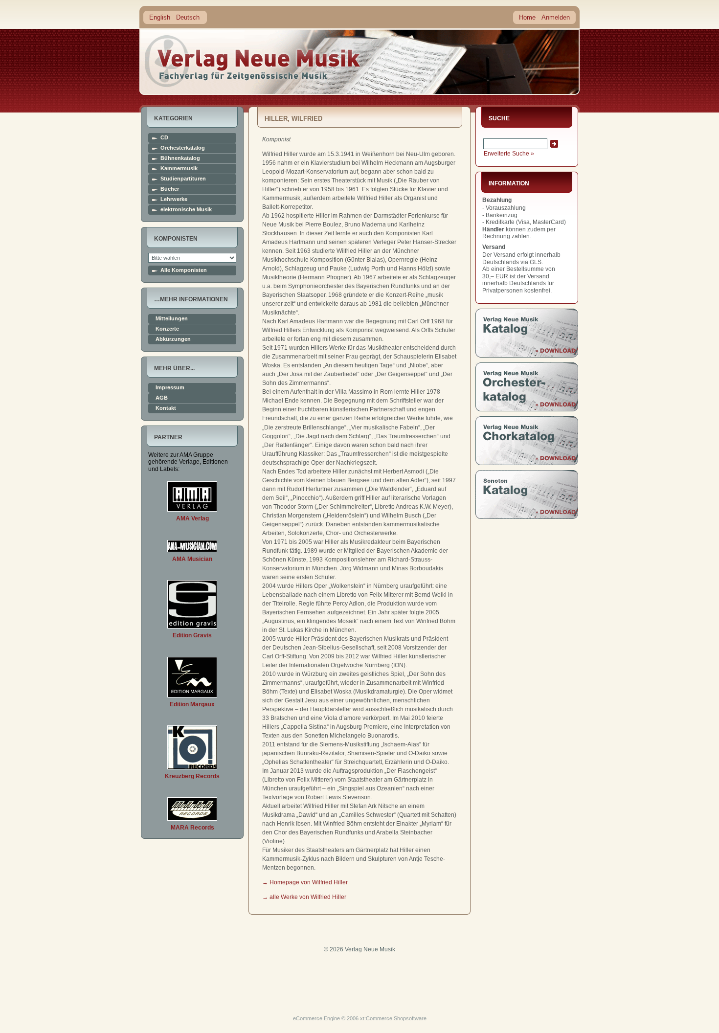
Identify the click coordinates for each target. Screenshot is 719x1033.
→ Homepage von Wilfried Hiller (305, 882)
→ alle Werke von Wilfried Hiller (304, 897)
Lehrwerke (173, 199)
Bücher (169, 189)
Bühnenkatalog (180, 158)
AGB (162, 398)
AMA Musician (192, 559)
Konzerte (167, 329)
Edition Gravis (192, 635)
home (252, 61)
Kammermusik (179, 168)
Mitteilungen (172, 318)
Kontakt (166, 408)
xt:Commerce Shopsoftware (393, 1018)
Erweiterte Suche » (509, 153)
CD (164, 137)
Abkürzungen (173, 339)
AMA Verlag (192, 518)
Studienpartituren (183, 178)
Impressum (170, 387)
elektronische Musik (186, 209)
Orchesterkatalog (182, 148)
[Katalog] (526, 355)
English (159, 17)
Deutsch (188, 17)
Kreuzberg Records (192, 776)
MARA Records (192, 827)
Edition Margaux (192, 704)
